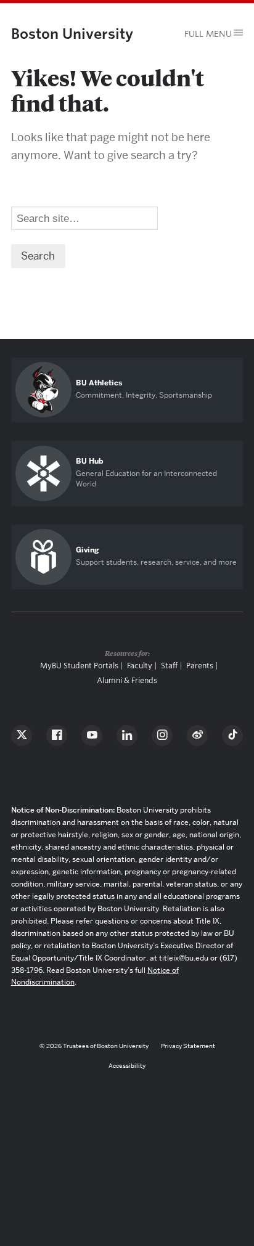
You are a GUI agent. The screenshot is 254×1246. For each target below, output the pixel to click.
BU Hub (89, 461)
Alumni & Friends (127, 680)
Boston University (72, 33)
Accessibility (127, 1066)
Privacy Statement (188, 1046)
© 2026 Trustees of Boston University (94, 1046)
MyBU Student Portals (79, 665)
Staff (169, 665)
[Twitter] (21, 735)
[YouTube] (91, 735)
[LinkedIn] (127, 735)
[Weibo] (197, 735)
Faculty (139, 665)
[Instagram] (162, 735)
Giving (87, 550)
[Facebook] (56, 735)
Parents (199, 665)
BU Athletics (99, 383)
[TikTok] (232, 735)
